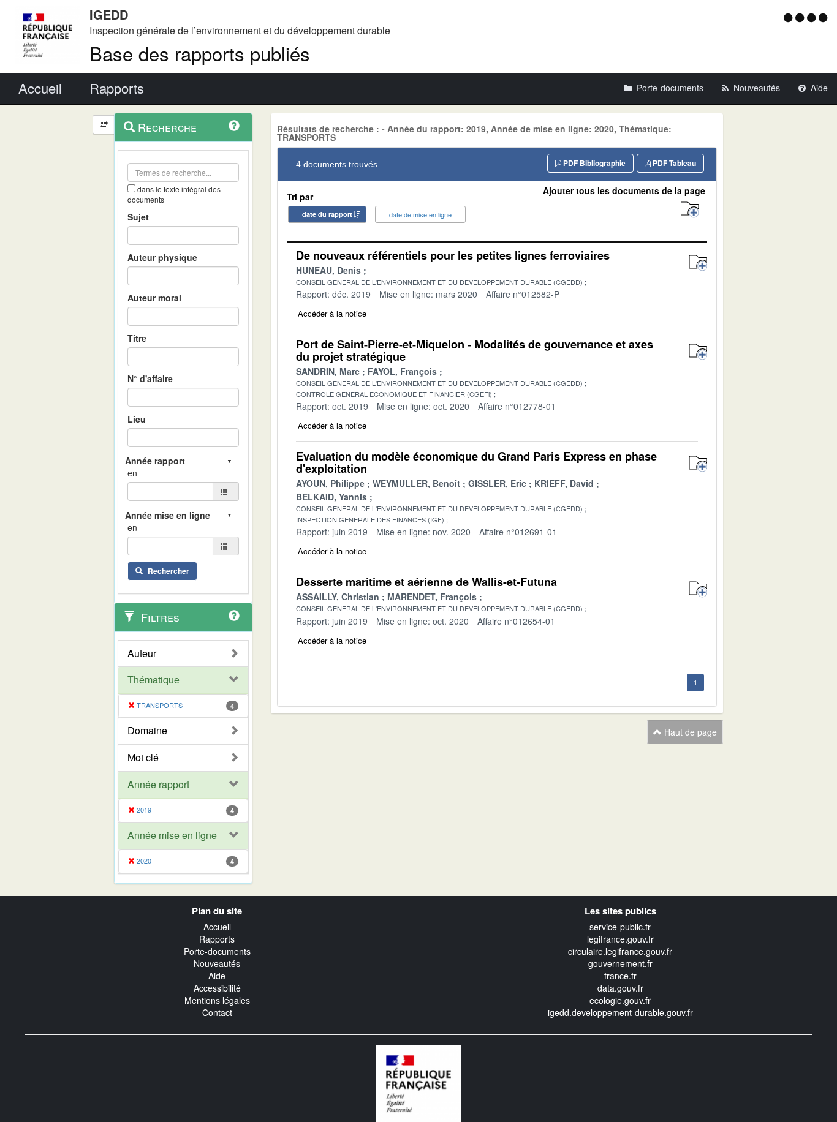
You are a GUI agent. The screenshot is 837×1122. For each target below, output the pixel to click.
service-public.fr (620, 927)
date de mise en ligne (420, 214)
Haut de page (689, 732)
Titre (136, 338)
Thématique (153, 680)
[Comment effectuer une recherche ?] (234, 125)
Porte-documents (217, 951)
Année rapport (158, 784)
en (132, 473)
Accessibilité (217, 988)
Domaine (147, 730)
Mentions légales (217, 1000)
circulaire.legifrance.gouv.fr (620, 951)
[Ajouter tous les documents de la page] (689, 210)
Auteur (141, 653)
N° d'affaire (150, 378)
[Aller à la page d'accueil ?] (823, 17)
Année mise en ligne (172, 835)
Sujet (138, 217)
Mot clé (143, 757)
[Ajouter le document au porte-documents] (698, 263)
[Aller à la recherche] (813, 17)
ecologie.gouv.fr (620, 1000)
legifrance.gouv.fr (620, 939)
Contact (217, 1012)
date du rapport (327, 214)
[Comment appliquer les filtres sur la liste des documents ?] (234, 615)
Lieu (136, 419)
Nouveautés (217, 963)
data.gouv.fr (620, 988)
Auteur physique (162, 257)
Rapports (217, 939)
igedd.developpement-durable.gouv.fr (620, 1012)
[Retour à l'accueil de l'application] (418, 1082)
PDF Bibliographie (593, 162)
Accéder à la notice (332, 313)
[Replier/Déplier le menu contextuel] (104, 124)
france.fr (620, 976)
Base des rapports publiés (199, 52)
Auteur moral (154, 298)
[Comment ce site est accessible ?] (789, 17)
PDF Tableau (673, 162)
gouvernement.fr (620, 963)
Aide (216, 976)
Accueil (217, 927)
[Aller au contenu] (801, 17)
